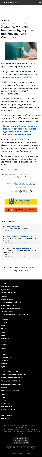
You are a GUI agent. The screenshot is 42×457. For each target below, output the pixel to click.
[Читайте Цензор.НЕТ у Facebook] (7, 447)
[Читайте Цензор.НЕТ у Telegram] (14, 447)
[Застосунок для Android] (28, 447)
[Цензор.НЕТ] (10, 3)
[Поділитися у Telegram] (23, 183)
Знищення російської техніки (12, 378)
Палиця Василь (13, 226)
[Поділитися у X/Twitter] (20, 183)
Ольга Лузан (12, 170)
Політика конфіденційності (11, 302)
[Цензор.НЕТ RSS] (34, 447)
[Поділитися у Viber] (30, 183)
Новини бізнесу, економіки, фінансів (14, 314)
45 (25, 23)
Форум (3, 344)
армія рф (4, 397)
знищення (5, 403)
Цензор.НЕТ (29, 74)
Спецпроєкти (6, 357)
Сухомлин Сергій (24, 177)
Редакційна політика (9, 305)
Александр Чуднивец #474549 (19, 236)
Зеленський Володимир (10, 391)
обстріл (4, 388)
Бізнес (3, 348)
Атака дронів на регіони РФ (11, 381)
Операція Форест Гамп (9, 371)
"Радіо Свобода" (24, 77)
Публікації (4, 360)
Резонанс (5, 329)
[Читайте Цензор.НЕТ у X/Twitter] (10, 447)
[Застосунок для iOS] (31, 447)
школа (27, 175)
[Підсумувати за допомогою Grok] (30, 191)
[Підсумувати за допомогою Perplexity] (27, 191)
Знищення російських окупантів (13, 375)
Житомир (7, 175)
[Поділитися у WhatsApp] (27, 183)
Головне (4, 354)
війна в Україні (6, 416)
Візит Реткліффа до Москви (11, 384)
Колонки (4, 364)
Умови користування (9, 299)
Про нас (4, 283)
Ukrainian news (7, 311)
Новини (5, 20)
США (2, 413)
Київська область (8, 406)
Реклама (4, 296)
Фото (3, 332)
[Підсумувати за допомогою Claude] (24, 191)
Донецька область (8, 409)
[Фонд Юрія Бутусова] (21, 201)
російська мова (9, 177)
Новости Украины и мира (10, 308)
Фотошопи (5, 338)
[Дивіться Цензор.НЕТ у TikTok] (21, 447)
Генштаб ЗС (5, 419)
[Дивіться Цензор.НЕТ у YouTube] (17, 447)
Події (3, 326)
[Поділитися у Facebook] (16, 183)
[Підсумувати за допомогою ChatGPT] (20, 191)
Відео (3, 335)
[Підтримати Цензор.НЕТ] (21, 210)
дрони (3, 400)
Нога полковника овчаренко (18, 248)
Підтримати (5, 290)
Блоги (3, 341)
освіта (17, 175)
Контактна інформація (9, 287)
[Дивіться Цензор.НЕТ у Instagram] (24, 447)
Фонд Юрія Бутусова (8, 293)
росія (3, 394)
